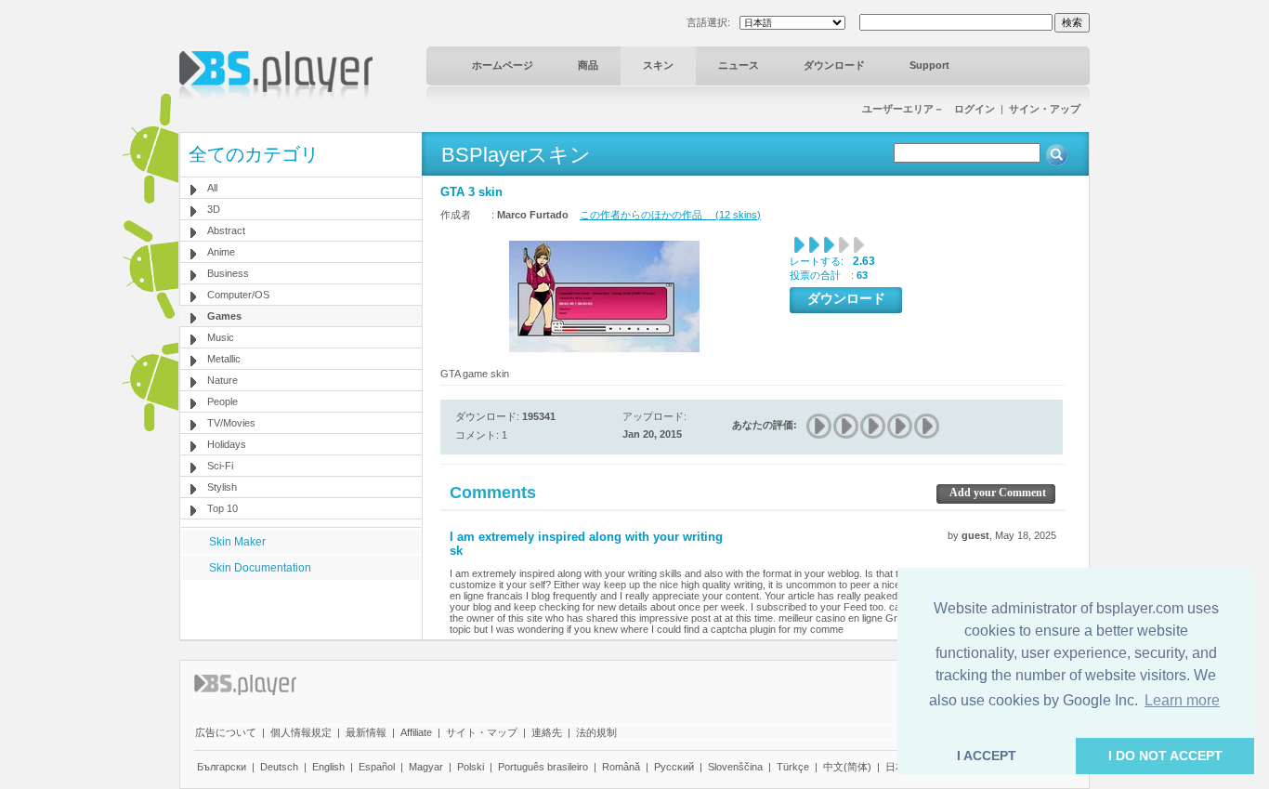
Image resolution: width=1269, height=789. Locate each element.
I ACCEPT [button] (986, 755)
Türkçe (793, 766)
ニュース (738, 65)
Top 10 (222, 508)
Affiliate (416, 732)
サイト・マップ (481, 732)
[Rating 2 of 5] (846, 426)
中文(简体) (847, 766)
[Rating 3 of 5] (873, 426)
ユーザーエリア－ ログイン (928, 108)
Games (224, 316)
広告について (225, 732)
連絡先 (546, 732)
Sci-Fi (220, 465)
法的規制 (596, 732)
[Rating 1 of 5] (819, 426)
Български (221, 766)
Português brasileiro (543, 766)
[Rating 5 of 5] (927, 426)
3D (213, 209)
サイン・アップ (1044, 108)
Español (377, 766)
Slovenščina (735, 766)
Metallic (224, 358)
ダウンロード (834, 65)
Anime (221, 251)
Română (621, 766)
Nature (222, 380)
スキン (658, 65)
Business (228, 273)
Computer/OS (238, 294)
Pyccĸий (674, 766)
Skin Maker (237, 541)
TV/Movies (231, 422)
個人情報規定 (301, 732)
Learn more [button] (1182, 700)
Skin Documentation (260, 567)
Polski (470, 766)
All (212, 187)
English (328, 766)
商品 (588, 65)
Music (220, 337)
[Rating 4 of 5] (900, 426)
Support (929, 65)
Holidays (226, 444)
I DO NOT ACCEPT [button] (1165, 755)
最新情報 (366, 732)
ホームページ (502, 65)
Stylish (222, 487)
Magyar (426, 766)
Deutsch (279, 766)
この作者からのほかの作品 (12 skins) (670, 214)
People (222, 401)
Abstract (226, 230)
